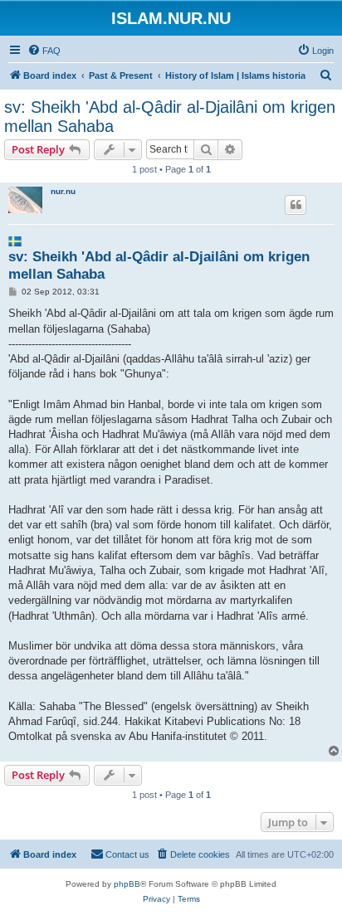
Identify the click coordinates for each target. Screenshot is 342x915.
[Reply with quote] (295, 205)
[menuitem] (44, 51)
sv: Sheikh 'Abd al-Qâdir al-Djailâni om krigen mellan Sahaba (169, 116)
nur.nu (63, 191)
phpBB (127, 883)
